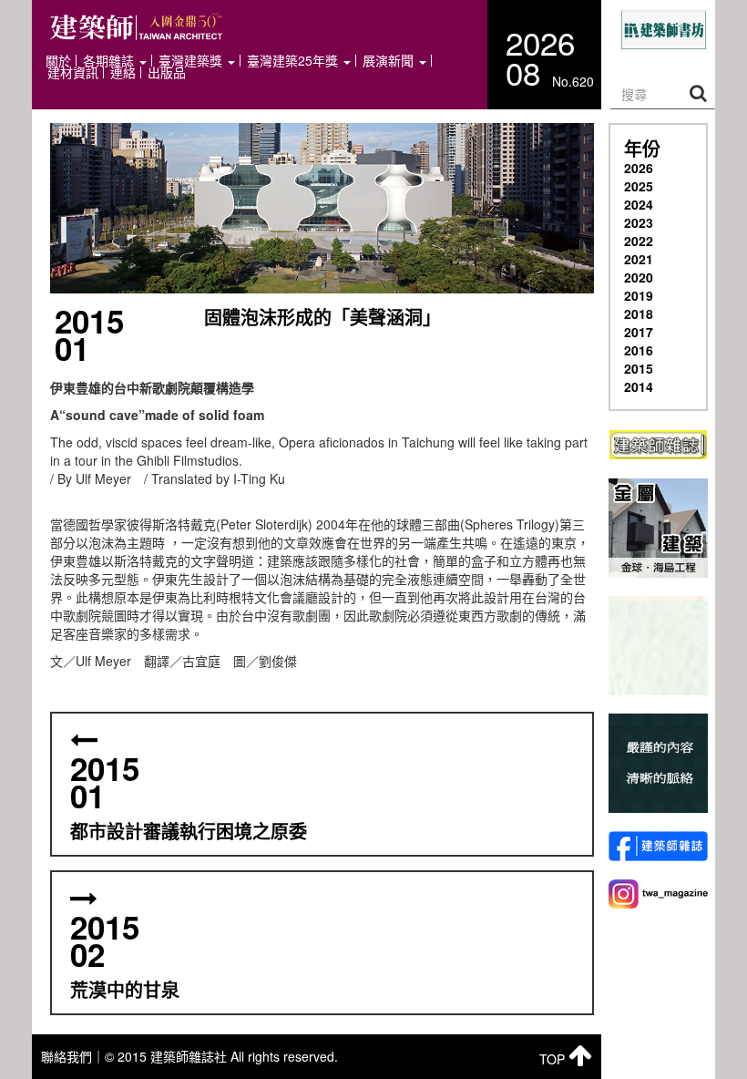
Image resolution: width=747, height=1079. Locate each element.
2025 (638, 186)
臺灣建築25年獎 (294, 61)
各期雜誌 (110, 61)
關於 (58, 61)
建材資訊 (72, 72)
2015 (638, 368)
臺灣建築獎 (192, 61)
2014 (638, 386)
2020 (638, 277)
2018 (638, 313)
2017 (638, 332)
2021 (638, 259)
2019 (638, 295)
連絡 (123, 72)
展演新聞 (390, 61)
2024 (638, 204)
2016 (638, 350)
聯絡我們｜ (73, 1056)
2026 (638, 168)
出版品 (167, 72)
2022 (638, 240)
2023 (638, 222)
